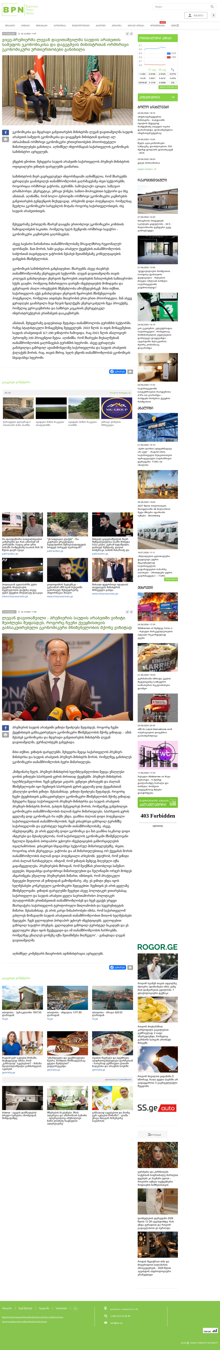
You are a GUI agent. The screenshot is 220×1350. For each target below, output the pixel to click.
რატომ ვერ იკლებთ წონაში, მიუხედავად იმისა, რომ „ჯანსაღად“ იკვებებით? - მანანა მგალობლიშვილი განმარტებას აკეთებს (22, 1063)
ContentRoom (124, 1079)
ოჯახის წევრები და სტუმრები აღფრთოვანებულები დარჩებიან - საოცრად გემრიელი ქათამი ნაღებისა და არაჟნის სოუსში (112, 1062)
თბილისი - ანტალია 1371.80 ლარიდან (64, 1014)
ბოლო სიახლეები (153, 107)
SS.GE (8, 393)
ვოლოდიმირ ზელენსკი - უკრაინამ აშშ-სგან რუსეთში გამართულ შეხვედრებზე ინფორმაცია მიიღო (64, 588)
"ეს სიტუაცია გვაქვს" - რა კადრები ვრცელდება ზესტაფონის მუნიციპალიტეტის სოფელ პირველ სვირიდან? (66, 543)
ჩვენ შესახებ (25, 1308)
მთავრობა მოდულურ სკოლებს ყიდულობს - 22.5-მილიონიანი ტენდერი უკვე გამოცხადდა (154, 225)
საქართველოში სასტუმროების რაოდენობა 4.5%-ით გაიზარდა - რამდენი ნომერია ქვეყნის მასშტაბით (154, 395)
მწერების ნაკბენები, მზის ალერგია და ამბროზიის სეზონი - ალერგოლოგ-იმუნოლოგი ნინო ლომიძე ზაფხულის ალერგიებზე (67, 1118)
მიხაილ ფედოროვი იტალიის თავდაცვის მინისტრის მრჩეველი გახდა (110, 587)
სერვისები (61, 1308)
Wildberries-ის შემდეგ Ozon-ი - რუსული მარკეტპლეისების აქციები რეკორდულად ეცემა (155, 633)
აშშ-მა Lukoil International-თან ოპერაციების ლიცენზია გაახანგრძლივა (155, 732)
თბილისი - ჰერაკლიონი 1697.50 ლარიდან (21, 1014)
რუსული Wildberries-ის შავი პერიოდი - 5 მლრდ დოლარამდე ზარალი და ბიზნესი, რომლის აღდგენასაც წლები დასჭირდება (154, 784)
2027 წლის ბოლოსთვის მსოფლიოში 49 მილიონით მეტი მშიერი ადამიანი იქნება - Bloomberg (154, 511)
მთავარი (7, 1308)
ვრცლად (170, 579)
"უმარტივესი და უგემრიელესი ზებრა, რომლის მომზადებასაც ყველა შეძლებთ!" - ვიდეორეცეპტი (66, 1062)
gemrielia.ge (8, 1072)
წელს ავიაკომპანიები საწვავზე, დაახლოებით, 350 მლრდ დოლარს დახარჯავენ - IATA (155, 148)
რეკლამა (44, 1308)
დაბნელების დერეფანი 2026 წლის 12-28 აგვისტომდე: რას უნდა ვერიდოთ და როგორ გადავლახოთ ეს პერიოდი (156, 1223)
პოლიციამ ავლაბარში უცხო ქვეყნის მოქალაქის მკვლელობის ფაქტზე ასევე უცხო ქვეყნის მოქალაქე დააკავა (22, 588)
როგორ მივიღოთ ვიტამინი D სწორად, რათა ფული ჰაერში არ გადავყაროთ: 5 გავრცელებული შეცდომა (158, 1081)
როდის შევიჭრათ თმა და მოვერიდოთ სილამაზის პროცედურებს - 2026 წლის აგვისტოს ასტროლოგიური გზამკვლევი (154, 1268)
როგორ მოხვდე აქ (120, 393)
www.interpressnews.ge (15, 596)
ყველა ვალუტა (167, 87)
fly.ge (5, 1018)
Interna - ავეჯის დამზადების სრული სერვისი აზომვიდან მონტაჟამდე (19, 1115)
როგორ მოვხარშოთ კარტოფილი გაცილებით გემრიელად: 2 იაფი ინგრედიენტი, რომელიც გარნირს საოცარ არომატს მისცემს (154, 1034)
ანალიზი (145, 408)
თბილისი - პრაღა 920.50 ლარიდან (107, 1014)
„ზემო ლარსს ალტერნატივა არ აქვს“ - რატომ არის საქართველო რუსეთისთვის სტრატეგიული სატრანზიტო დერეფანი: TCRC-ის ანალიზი (155, 456)
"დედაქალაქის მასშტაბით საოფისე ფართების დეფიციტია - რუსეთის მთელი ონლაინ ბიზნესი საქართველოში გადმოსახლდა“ (154, 279)
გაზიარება (120, 371)
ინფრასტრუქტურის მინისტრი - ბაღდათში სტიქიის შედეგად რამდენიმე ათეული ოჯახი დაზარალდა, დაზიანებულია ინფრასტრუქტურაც (155, 124)
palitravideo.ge (10, 553)
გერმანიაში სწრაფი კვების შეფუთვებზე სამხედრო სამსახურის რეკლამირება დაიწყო (154, 683)
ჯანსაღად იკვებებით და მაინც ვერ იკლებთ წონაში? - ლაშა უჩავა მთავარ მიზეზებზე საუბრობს (111, 1116)
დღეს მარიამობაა (149, 163)
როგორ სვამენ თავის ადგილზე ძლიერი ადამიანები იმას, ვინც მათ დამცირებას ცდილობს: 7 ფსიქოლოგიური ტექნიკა (157, 988)
